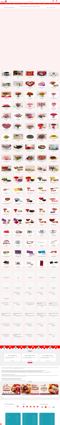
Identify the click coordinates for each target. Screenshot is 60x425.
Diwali (41, 421)
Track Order (17, 421)
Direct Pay (7, 422)
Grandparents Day (34, 420)
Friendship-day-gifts (8, 7)
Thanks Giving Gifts (34, 422)
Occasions (49, 3)
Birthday (39, 3)
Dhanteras (52, 422)
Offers (6, 420)
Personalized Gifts (29, 3)
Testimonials (17, 415)
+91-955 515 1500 (31, 1)
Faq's (6, 421)
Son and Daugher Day (34, 421)
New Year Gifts (24, 415)
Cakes (9, 3)
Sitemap (17, 422)
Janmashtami (52, 420)
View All (30, 362)
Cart (56, 1)
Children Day (24, 421)
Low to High (51, 7)
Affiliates (17, 420)
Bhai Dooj (41, 422)
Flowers (14, 3)
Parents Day (24, 420)
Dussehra (41, 420)
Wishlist (54, 1)
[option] (12, 357)
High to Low (54, 7)
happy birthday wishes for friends (7, 368)
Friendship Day (33, 415)
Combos (34, 3)
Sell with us (44, 1)
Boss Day (24, 422)
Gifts (18, 3)
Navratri (51, 415)
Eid (51, 421)
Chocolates (23, 3)
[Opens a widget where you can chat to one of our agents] (57, 424)
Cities (54, 3)
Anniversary (44, 3)
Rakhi (5, 3)
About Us (7, 415)
